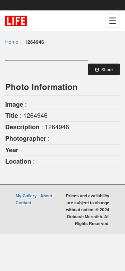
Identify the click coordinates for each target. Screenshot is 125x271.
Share (106, 69)
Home (11, 41)
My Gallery (26, 195)
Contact (23, 202)
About (46, 195)
